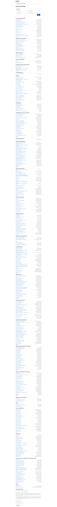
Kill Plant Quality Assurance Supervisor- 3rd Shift (22, 392)
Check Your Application (18, 490)
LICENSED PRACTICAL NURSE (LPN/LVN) (21, 309)
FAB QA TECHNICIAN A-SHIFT (19, 376)
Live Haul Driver (18, 269)
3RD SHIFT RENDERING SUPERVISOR (20, 325)
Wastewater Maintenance (19, 153)
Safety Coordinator (18, 127)
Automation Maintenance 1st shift (20, 282)
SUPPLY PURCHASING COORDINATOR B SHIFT (21, 468)
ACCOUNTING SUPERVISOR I (19, 19)
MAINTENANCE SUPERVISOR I (19, 290)
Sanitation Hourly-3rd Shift (19, 437)
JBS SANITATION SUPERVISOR (19, 438)
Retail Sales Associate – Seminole (20, 427)
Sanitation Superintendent (19, 447)
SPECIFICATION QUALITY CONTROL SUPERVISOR (22, 374)
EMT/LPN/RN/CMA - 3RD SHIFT (19, 125)
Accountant (17, 36)
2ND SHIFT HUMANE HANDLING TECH (20, 57)
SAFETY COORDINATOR (18, 134)
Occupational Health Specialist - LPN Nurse (21, 314)
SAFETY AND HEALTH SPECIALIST (20, 448)
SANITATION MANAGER (19, 440)
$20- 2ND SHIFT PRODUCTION (19, 187)
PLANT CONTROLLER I (18, 20)
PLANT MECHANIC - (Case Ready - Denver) (21, 154)
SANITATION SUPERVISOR (19, 330)
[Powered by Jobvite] (17, 505)
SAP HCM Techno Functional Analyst (20, 237)
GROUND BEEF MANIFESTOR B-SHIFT (20, 188)
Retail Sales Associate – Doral (19, 416)
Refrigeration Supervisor (19, 278)
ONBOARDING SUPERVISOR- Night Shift (21, 229)
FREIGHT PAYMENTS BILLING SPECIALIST (21, 479)
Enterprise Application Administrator (20, 238)
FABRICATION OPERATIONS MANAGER (20, 334)
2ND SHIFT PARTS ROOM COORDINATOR (21, 365)
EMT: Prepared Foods (18, 303)
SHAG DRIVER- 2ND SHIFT (19, 81)
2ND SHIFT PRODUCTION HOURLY (20, 194)
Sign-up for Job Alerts (25, 490)
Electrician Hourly (18, 297)
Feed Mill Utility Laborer (19, 271)
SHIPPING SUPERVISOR (18, 255)
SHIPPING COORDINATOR (19, 62)
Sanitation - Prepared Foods (19, 206)
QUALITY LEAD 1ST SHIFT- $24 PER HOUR (21, 384)
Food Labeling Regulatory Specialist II (20, 399)
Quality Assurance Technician (19, 375)
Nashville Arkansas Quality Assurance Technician (22, 190)
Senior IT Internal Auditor (19, 27)
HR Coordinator (18, 234)
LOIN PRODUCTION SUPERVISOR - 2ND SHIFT (21, 322)
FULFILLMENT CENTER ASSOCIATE (20, 467)
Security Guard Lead (18, 118)
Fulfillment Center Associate (19, 139)
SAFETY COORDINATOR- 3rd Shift (20, 302)
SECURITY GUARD (18, 218)
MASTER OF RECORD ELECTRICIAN (20, 321)
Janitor (16, 60)
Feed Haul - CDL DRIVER (19, 97)
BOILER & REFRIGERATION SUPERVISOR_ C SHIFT (22, 281)
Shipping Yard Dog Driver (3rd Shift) (20, 96)
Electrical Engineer (18, 107)
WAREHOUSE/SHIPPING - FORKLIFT (20, 464)
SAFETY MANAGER (18, 126)
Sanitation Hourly (18, 207)
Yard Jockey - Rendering (19, 171)
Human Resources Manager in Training (20, 225)
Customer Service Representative (20, 460)
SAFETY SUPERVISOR (18, 132)
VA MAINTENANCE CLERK (19, 44)
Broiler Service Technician (19, 56)
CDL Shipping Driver (18, 85)
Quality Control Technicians (19, 383)
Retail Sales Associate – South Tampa (20, 405)
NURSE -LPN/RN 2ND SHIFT (19, 311)
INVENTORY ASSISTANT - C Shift (20, 26)
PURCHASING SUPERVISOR (19, 29)
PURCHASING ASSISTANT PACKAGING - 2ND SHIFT (22, 35)
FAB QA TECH (17, 393)
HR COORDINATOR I (18, 227)
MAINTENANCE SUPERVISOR (19, 105)
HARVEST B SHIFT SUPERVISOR (19, 335)
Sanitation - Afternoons (18, 210)
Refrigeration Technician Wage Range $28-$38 (21, 287)
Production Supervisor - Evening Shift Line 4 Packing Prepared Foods (21, 331)
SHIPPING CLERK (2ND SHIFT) (19, 172)
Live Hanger (17, 189)
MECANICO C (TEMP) (18, 289)
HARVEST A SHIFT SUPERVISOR (19, 336)
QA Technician (17, 394)
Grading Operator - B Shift (19, 354)
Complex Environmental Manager (20, 120)
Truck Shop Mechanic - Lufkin (19, 296)
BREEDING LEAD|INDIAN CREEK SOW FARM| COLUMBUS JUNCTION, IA (21, 250)
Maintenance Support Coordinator (20, 49)
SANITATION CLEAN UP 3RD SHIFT (20, 200)
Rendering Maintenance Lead (19, 280)
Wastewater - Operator (18, 150)
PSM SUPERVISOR (18, 129)
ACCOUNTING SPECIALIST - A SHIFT (20, 21)
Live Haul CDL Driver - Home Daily (20, 82)
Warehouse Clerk (18, 180)
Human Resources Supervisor (19, 230)
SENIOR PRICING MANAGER (19, 25)
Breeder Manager (18, 324)
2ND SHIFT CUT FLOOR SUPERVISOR (20, 39)
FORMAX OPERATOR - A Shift (19, 355)
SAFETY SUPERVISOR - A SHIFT (19, 115)
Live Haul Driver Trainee (19, 268)
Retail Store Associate (18, 410)
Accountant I (17, 28)
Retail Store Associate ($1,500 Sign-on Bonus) (21, 425)
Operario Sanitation (18, 202)
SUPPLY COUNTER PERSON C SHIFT (20, 348)
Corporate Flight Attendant (19, 242)
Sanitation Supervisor (18, 436)
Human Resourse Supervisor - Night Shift (21, 228)
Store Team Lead (18, 409)
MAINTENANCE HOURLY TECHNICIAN (20, 152)
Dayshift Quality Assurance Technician (20, 387)
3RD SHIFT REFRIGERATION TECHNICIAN (21, 151)
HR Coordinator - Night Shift (19, 219)
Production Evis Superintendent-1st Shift (21, 333)
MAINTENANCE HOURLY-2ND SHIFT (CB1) (21, 142)
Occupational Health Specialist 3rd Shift (20, 135)
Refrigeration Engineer (18, 109)
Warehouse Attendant (18, 357)
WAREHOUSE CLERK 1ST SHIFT (19, 48)
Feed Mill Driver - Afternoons (19, 92)
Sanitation (17, 199)
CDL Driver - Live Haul (18, 91)
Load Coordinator (18, 476)
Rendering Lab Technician (19, 377)
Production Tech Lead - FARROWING (20, 185)
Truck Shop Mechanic (18, 356)
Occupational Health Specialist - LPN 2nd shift (21, 310)
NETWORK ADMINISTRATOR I (19, 45)
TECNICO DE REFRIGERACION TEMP (20, 163)
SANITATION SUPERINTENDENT (20, 133)
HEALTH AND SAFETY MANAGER (20, 307)
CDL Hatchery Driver (18, 84)
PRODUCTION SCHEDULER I (19, 46)
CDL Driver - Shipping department (20, 95)
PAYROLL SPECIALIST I (18, 226)
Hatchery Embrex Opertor (19, 263)
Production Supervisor (18, 326)
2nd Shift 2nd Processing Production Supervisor (21, 40)
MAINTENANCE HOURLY (19, 161)
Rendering (17, 179)
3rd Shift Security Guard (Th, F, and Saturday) (21, 117)
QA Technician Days (18, 386)
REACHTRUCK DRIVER (18, 472)
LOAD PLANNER (18, 459)
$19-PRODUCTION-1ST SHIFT (19, 186)
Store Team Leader (18, 411)
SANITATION (17, 201)
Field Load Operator (18, 83)
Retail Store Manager (18, 406)
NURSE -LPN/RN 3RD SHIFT (19, 308)
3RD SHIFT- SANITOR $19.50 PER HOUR (20, 208)
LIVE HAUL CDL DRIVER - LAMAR (20, 465)
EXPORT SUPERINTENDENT (19, 378)
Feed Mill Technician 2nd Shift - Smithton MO (21, 265)
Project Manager (18, 398)
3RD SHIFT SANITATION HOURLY (20, 124)
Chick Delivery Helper (18, 259)
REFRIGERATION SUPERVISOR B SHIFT (20, 283)
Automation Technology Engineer (20, 108)
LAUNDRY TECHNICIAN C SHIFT (20, 471)
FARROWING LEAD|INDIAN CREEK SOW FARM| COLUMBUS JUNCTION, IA (21, 252)
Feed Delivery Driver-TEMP (19, 78)
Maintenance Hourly (18, 165)
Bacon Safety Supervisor (19, 116)
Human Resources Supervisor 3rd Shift (20, 220)
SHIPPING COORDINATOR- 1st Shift (20, 347)
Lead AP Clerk (17, 466)
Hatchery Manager (18, 258)
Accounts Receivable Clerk (19, 34)
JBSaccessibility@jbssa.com (26, 496)
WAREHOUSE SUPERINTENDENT (20, 477)
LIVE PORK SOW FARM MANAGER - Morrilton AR (21, 264)
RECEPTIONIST (17, 47)
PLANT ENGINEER (18, 106)
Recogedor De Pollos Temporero (20, 256)
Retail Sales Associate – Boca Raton (20, 428)
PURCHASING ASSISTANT (19, 362)
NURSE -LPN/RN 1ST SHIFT (19, 315)
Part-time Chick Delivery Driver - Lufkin (20, 90)
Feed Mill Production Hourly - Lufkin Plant (21, 257)
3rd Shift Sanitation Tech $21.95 (19, 198)
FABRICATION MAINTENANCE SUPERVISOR (21, 288)
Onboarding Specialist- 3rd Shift (20, 217)
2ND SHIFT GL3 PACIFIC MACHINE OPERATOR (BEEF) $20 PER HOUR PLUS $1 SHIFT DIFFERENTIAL (22, 175)
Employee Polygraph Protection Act (19, 499)
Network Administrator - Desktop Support (21, 239)
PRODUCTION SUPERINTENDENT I (20, 367)
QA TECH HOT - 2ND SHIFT (19, 391)
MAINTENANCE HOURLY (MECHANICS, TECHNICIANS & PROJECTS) (20, 158)
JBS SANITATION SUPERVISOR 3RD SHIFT (21, 445)
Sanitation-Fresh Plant (18, 209)
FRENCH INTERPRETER (18, 221)
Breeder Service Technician (19, 55)
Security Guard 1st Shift (18, 301)
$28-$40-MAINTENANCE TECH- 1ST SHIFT (21, 149)
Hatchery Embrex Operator (19, 248)
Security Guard (17, 61)
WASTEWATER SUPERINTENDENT (20, 128)
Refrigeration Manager (18, 279)
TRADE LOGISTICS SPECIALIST (19, 480)
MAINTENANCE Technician (19, 291)
